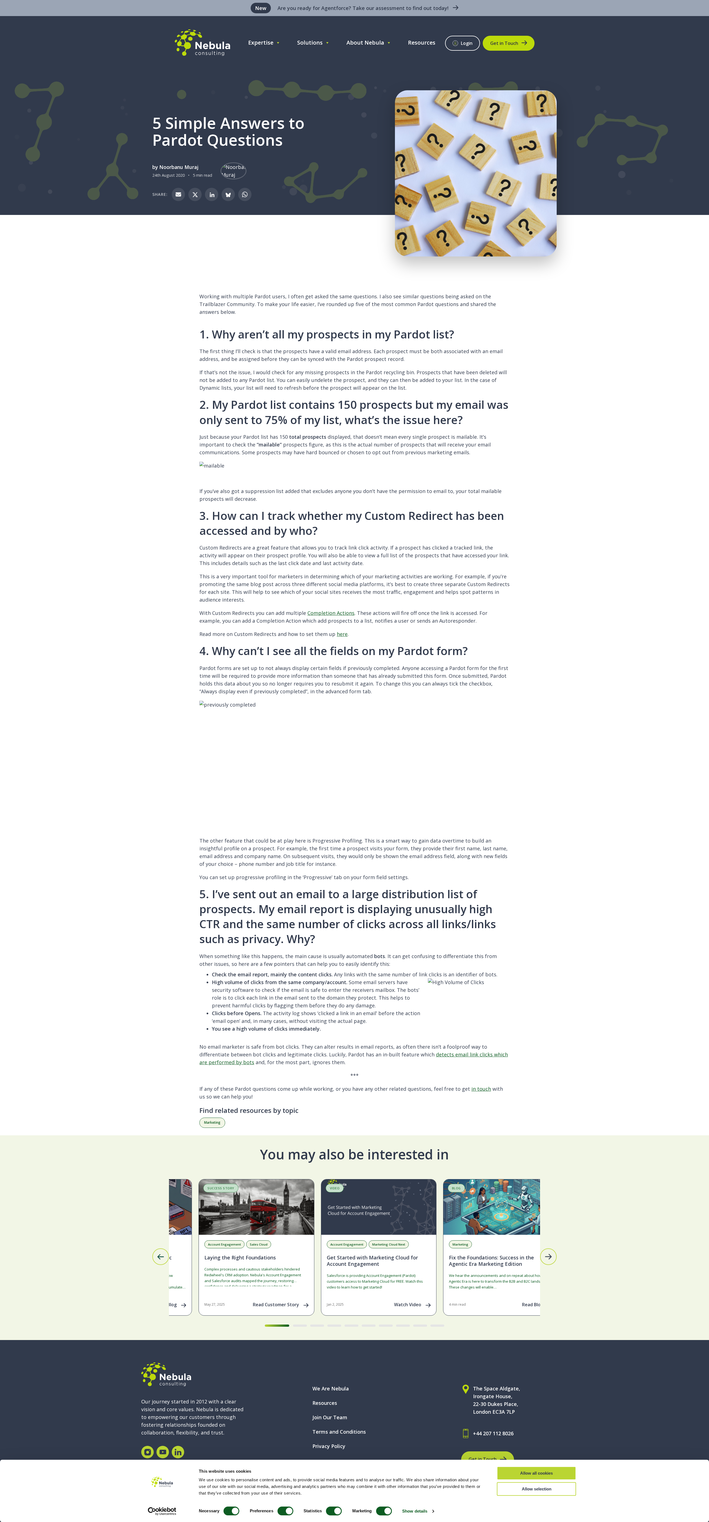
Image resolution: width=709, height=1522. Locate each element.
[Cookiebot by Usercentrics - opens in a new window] (162, 1511)
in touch (481, 1088)
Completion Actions (330, 613)
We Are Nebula (330, 1388)
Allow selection (536, 1489)
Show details (414, 1511)
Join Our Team (329, 1417)
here (342, 634)
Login (466, 43)
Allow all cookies (536, 1473)
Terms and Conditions (339, 1431)
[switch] (285, 1510)
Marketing (212, 1122)
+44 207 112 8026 (493, 1433)
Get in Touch (504, 43)
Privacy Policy (328, 1446)
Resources (421, 42)
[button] (160, 1256)
